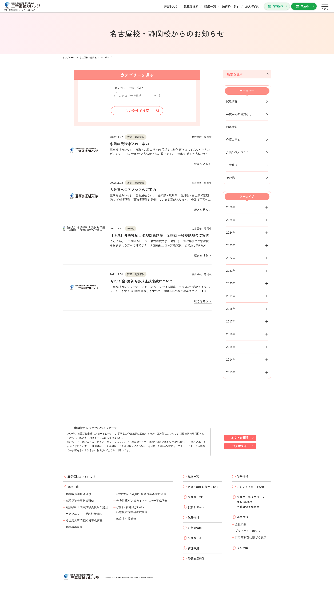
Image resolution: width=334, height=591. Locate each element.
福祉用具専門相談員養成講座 (84, 520)
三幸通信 (231, 164)
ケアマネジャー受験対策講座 (84, 513)
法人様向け (252, 6)
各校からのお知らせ (239, 114)
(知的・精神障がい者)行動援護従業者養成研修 (132, 510)
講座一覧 (210, 6)
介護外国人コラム (237, 152)
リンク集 (242, 548)
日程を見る (170, 6)
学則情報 (242, 476)
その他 (230, 177)
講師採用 (193, 548)
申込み (304, 6)
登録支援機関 (196, 558)
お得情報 (231, 126)
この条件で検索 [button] (137, 110)
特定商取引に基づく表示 (250, 537)
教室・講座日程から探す (203, 487)
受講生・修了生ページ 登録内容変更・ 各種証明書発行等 (251, 502)
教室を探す (191, 6)
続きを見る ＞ (203, 164)
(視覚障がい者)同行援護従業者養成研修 (141, 494)
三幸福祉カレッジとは (81, 476)
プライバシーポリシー (249, 530)
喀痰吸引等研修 (126, 518)
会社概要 (240, 524)
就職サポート (196, 507)
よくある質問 (239, 437)
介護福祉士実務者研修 (80, 500)
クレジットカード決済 (251, 487)
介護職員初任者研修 (78, 494)
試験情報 (231, 101)
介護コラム (233, 139)
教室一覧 (193, 476)
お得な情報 (195, 528)
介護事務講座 (74, 527)
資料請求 (278, 6)
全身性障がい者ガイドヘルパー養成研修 (142, 500)
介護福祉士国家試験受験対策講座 (87, 507)
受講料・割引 (231, 6)
